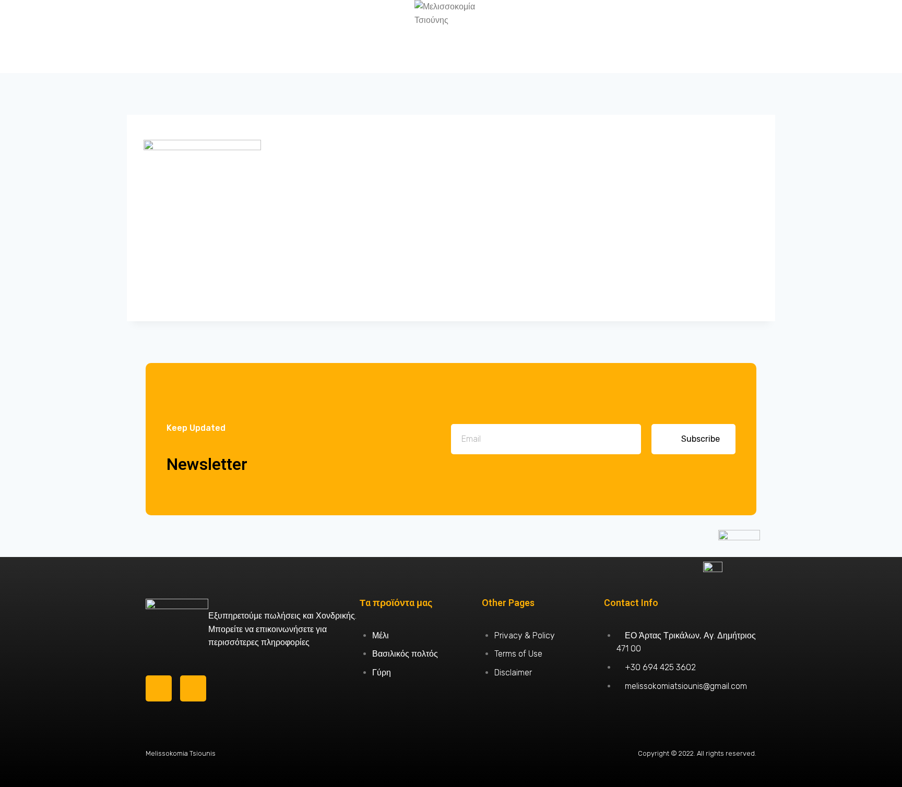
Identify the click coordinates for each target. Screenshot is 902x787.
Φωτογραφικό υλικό (554, 36)
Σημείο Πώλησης (688, 36)
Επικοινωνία (822, 36)
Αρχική (79, 36)
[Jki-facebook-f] (159, 688)
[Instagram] (193, 688)
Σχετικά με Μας (213, 36)
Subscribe (700, 439)
